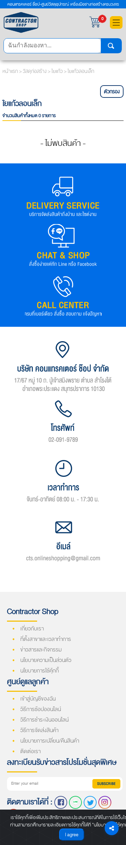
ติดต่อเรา (30, 751)
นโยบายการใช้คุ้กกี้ (39, 671)
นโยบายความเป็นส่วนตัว (45, 660)
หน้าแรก (10, 71)
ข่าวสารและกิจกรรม (41, 649)
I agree (71, 834)
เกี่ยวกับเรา (32, 628)
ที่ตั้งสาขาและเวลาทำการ (45, 639)
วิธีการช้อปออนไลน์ (40, 709)
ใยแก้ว (57, 71)
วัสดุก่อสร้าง (35, 71)
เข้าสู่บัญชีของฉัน (38, 699)
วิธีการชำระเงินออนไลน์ (44, 720)
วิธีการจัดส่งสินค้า (39, 730)
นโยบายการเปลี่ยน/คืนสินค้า (49, 741)
